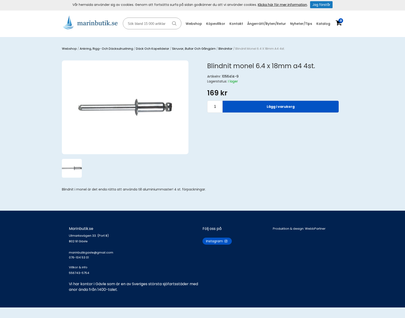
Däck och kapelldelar (152, 48)
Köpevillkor (215, 23)
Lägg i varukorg (281, 106)
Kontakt (236, 23)
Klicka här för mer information (282, 4)
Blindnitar (225, 48)
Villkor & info (78, 267)
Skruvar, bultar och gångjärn (194, 48)
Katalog (323, 23)
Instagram (215, 241)
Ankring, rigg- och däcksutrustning (106, 48)
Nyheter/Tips (301, 23)
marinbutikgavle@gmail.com (91, 255)
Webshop (194, 23)
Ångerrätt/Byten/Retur (266, 23)
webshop (69, 48)
